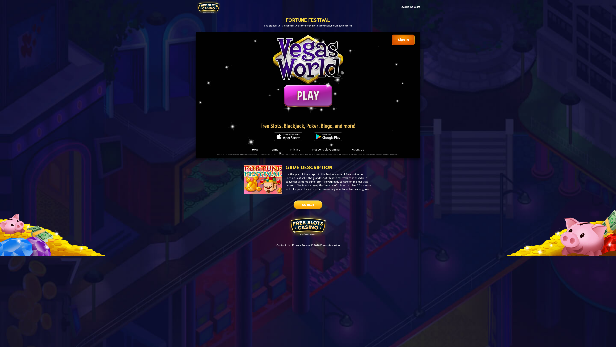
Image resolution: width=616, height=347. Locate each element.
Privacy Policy (300, 245)
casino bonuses (410, 7)
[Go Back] (308, 206)
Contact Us (283, 245)
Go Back (308, 206)
